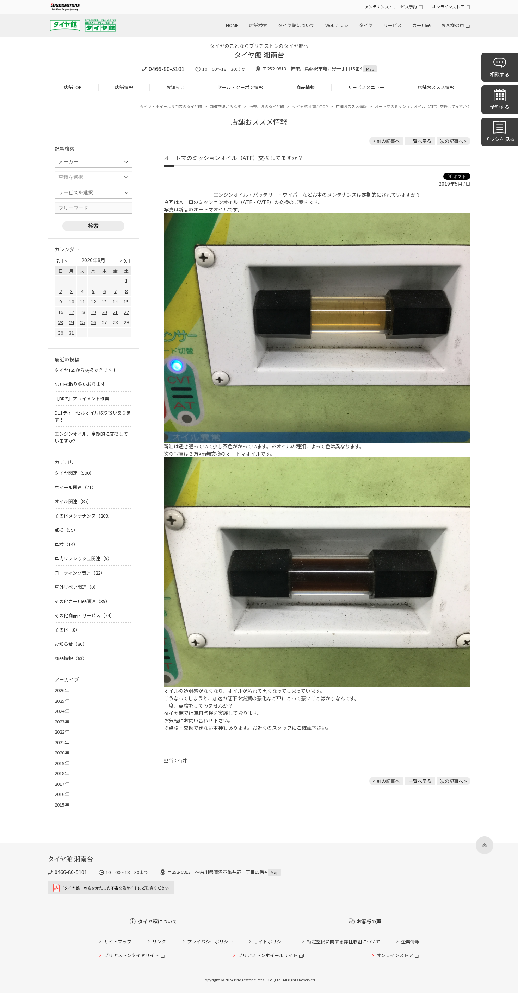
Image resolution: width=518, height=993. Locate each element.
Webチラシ (337, 25)
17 (71, 312)
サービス (392, 25)
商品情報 (305, 87)
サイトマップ (117, 941)
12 (93, 301)
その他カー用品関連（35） (82, 601)
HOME (232, 25)
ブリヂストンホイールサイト (267, 955)
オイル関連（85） (73, 501)
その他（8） (67, 629)
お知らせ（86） (71, 643)
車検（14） (66, 544)
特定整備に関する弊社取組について (343, 941)
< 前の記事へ (386, 141)
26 (93, 322)
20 (104, 312)
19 (93, 312)
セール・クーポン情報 (240, 87)
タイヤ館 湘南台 (259, 55)
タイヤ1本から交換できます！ (86, 370)
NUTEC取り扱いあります (80, 384)
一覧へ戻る (419, 141)
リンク (159, 941)
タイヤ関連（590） (74, 472)
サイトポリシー (270, 941)
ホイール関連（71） (75, 487)
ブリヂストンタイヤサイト (131, 955)
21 (115, 312)
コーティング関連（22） (80, 572)
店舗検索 (258, 25)
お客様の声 (452, 25)
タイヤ (366, 25)
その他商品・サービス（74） (85, 615)
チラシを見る (499, 139)
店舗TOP (73, 87)
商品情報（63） (71, 658)
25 (82, 322)
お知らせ (175, 87)
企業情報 (410, 941)
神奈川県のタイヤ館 (266, 106)
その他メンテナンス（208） (83, 515)
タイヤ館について (296, 25)
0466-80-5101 (167, 68)
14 (115, 301)
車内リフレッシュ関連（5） (83, 558)
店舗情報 (124, 87)
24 (71, 322)
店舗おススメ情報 (436, 87)
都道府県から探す (225, 106)
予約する (500, 106)
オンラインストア (448, 7)
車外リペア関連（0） (76, 586)
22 (126, 312)
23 (60, 322)
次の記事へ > (453, 141)
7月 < (61, 260)
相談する (500, 74)
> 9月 (124, 260)
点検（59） (66, 529)
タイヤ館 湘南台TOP (310, 106)
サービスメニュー (366, 87)
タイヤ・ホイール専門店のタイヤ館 (171, 106)
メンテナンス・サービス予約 (391, 7)
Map (370, 69)
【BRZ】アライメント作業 (82, 398)
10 (71, 301)
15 (126, 301)
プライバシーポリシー (210, 941)
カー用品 (421, 25)
